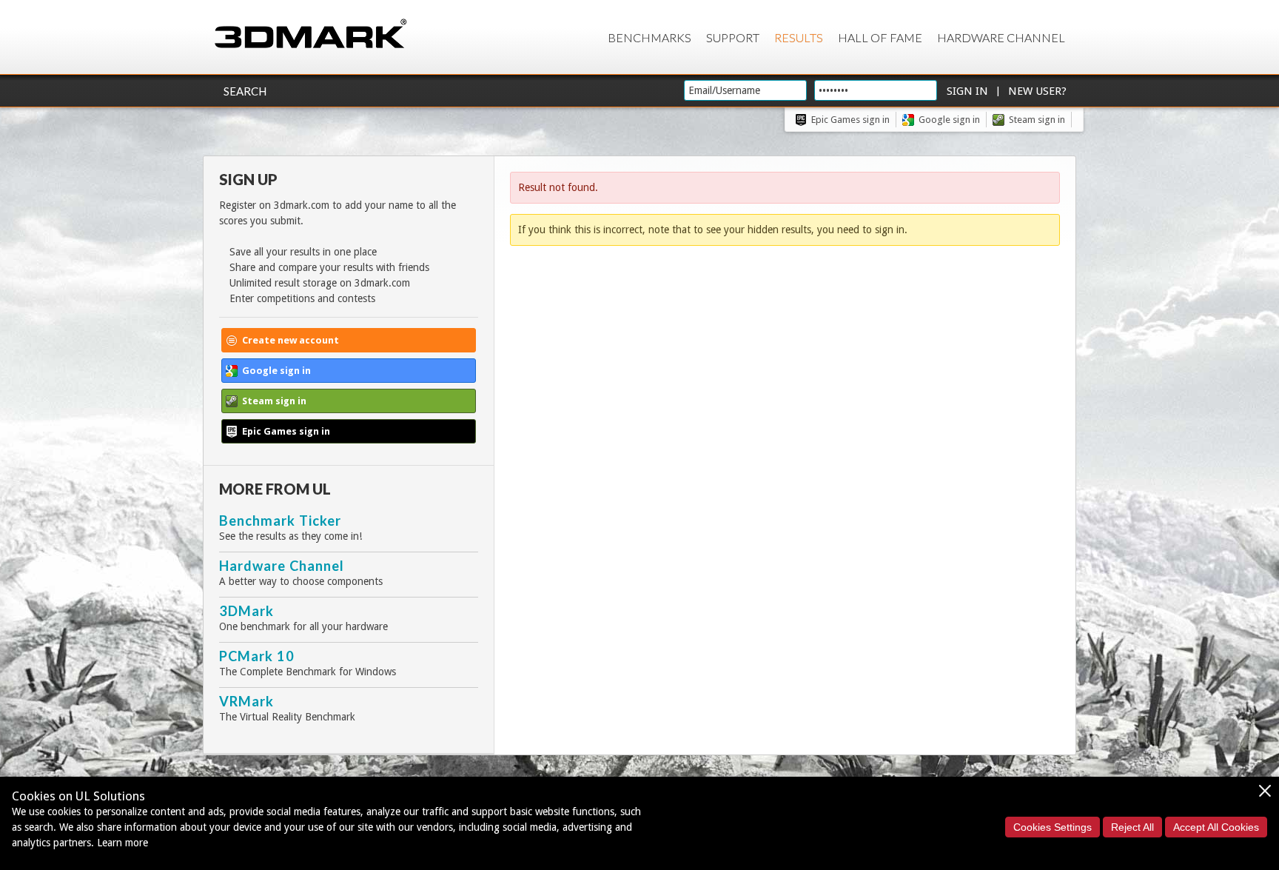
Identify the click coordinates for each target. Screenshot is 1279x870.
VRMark (246, 701)
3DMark (246, 611)
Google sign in (949, 119)
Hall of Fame (880, 37)
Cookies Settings (1052, 827)
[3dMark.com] (310, 34)
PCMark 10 (257, 656)
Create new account (290, 340)
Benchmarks (649, 37)
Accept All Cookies (1216, 827)
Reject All (1132, 827)
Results (798, 37)
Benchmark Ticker (280, 520)
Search (245, 91)
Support (732, 37)
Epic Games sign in (850, 119)
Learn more (122, 843)
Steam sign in (1037, 119)
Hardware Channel (1001, 37)
